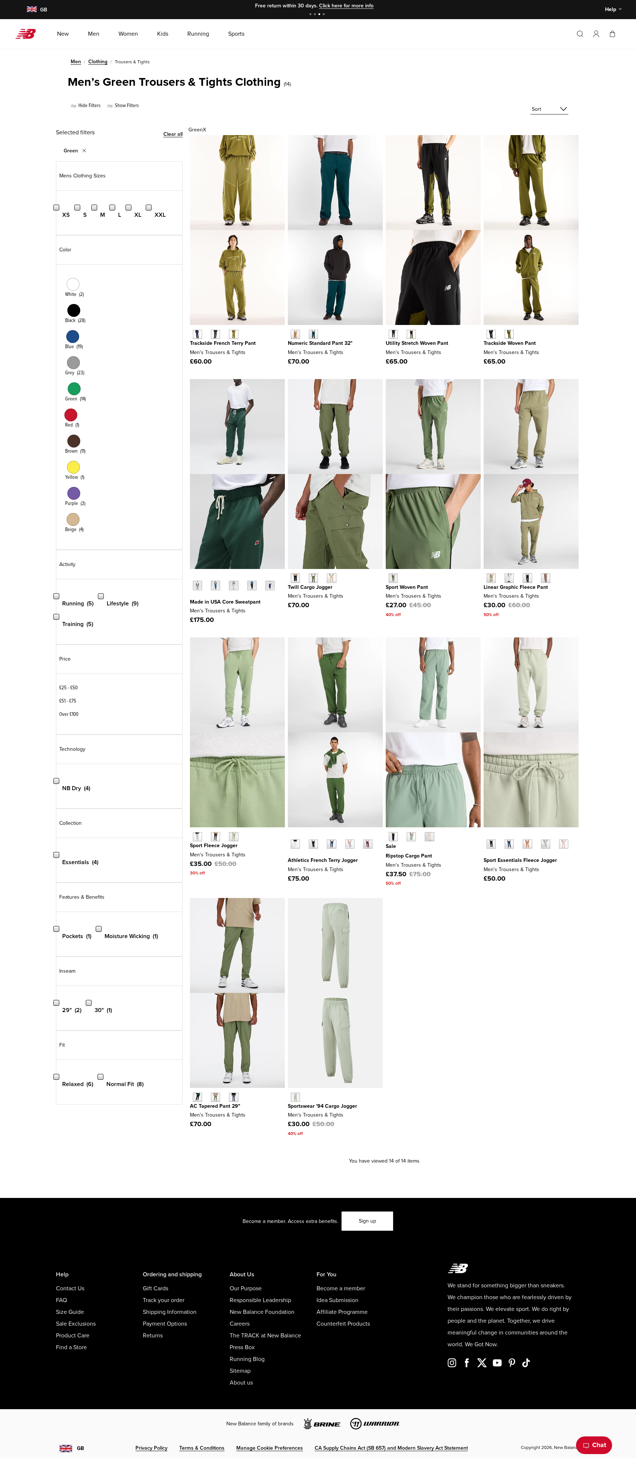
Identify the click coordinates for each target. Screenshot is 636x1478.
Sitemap (240, 1371)
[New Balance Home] (28, 34)
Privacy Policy (151, 1448)
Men (76, 62)
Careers (240, 1323)
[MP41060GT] (233, 1097)
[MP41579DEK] (313, 578)
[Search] (580, 34)
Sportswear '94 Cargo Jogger (322, 1106)
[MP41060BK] (197, 1097)
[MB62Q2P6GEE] (411, 334)
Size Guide (70, 1312)
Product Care (72, 1335)
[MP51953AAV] (313, 334)
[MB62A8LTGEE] (509, 334)
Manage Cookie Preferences (269, 1448)
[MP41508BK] (313, 844)
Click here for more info (346, 6)
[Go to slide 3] (320, 15)
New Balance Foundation (262, 1312)
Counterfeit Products (343, 1323)
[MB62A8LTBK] (491, 334)
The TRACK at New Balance (265, 1335)
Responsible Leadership (260, 1300)
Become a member (341, 1288)
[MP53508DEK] (491, 578)
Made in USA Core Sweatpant (225, 602)
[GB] (31, 10)
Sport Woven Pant (407, 587)
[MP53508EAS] (546, 578)
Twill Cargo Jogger (310, 587)
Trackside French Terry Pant (223, 343)
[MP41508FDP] (368, 844)
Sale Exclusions (76, 1323)
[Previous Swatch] (291, 835)
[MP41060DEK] (215, 1097)
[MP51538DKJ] (411, 837)
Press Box (242, 1347)
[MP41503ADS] (564, 844)
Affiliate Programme (342, 1312)
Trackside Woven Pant (510, 343)
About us (241, 1382)
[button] (596, 34)
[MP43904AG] (197, 837)
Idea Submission (337, 1300)
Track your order (163, 1300)
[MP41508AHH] (295, 844)
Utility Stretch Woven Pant (417, 343)
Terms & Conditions (202, 1448)
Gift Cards (155, 1288)
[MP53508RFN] (509, 578)
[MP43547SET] (215, 585)
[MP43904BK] (215, 837)
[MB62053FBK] (215, 334)
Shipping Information (170, 1312)
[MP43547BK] (252, 585)
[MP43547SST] (233, 585)
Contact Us (70, 1288)
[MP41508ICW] (350, 844)
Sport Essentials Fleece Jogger (520, 860)
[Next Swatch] (291, 855)
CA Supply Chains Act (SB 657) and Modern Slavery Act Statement (391, 1448)
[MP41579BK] (295, 578)
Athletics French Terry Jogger (323, 860)
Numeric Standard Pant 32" (320, 343)
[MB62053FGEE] (233, 334)
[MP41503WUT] (527, 844)
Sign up (367, 1221)
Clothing (97, 62)
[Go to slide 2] (316, 15)
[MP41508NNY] (331, 844)
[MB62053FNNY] (197, 334)
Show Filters (126, 105)
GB (80, 1448)
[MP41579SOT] (331, 578)
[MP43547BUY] (270, 585)
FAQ (61, 1300)
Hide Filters (88, 105)
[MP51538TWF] (429, 837)
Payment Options (165, 1323)
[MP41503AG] (546, 844)
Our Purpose (246, 1288)
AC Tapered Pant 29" (215, 1106)
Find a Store (71, 1347)
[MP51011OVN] (295, 1097)
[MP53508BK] (527, 578)
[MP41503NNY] (509, 844)
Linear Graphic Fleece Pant (516, 587)
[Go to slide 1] (311, 15)
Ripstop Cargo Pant (409, 856)
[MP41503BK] (491, 844)
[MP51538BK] (393, 837)
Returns (153, 1335)
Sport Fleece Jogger (213, 845)
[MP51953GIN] (295, 334)
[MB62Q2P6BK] (393, 334)
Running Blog (247, 1359)
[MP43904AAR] (233, 837)
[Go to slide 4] (324, 15)
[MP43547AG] (197, 585)
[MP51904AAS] (393, 578)
